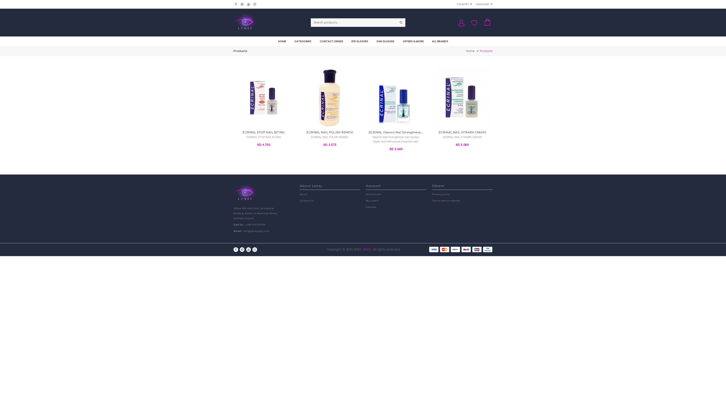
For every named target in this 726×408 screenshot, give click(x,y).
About (303, 194)
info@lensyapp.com (256, 231)
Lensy (367, 249)
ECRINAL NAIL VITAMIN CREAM (462, 132)
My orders (372, 200)
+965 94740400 (255, 224)
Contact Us (307, 200)
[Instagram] (254, 4)
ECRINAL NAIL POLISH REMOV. (329, 132)
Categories (302, 41)
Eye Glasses (359, 41)
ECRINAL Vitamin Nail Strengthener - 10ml (396, 132)
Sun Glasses (385, 41)
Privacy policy (441, 194)
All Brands (440, 41)
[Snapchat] (242, 4)
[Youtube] (248, 4)
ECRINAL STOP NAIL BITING (264, 132)
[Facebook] (235, 4)
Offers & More (413, 41)
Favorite (371, 207)
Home (282, 41)
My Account (373, 194)
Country (463, 4)
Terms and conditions (446, 200)
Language (482, 4)
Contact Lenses (331, 41)
